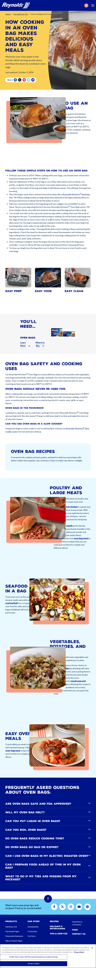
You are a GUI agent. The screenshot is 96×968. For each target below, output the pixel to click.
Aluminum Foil (11, 927)
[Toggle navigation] (92, 5)
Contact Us (78, 934)
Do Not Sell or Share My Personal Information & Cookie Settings (33, 957)
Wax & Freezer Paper (13, 941)
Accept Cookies (34, 963)
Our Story (31, 936)
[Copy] (33, 80)
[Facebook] (15, 80)
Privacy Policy (79, 952)
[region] (48, 956)
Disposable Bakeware (14, 936)
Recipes (54, 921)
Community (32, 931)
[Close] (92, 947)
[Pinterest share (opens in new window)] (24, 80)
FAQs (75, 930)
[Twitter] (20, 80)
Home (7, 14)
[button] (86, 5)
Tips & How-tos (58, 934)
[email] (28, 80)
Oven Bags (27, 337)
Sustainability (33, 927)
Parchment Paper (12, 931)
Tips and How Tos (20, 14)
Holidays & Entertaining (57, 927)
